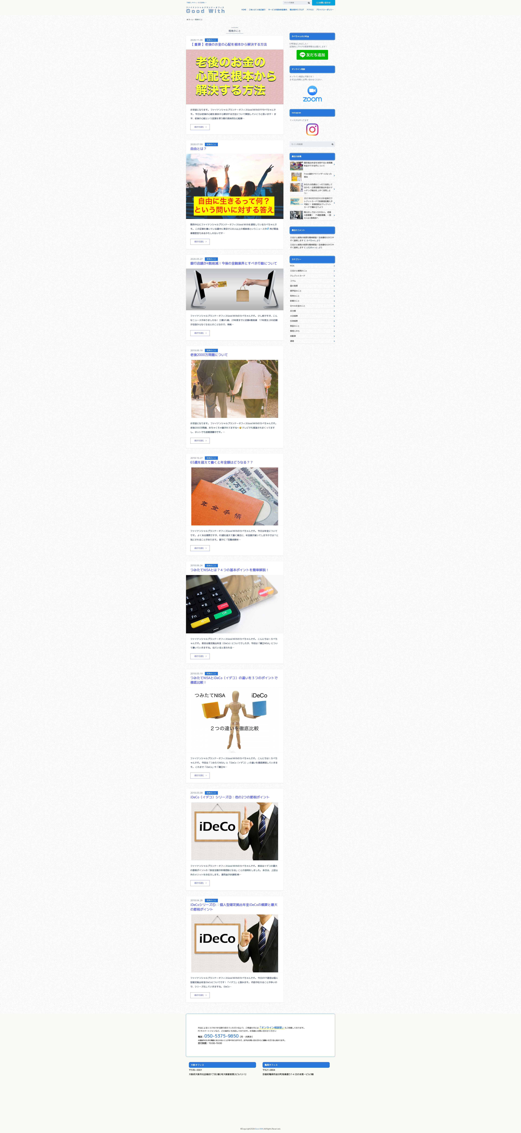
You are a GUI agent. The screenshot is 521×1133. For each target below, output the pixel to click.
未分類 (293, 311)
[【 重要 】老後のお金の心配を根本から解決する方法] (234, 102)
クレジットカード (297, 275)
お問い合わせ (325, 2)
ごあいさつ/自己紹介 (257, 9)
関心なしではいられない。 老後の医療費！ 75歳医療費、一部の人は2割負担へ (317, 215)
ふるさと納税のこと (298, 270)
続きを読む (199, 127)
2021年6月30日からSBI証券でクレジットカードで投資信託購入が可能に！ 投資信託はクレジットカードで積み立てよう (318, 203)
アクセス (310, 9)
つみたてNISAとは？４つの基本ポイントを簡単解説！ (229, 570)
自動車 (293, 336)
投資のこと (295, 301)
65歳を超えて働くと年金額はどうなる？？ (221, 462)
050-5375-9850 (221, 1036)
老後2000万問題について (209, 354)
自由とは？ (198, 148)
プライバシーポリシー (325, 9)
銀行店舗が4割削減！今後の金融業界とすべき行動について (233, 263)
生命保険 (294, 321)
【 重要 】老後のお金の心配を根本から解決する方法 (228, 44)
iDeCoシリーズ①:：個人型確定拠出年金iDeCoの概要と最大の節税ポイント (233, 907)
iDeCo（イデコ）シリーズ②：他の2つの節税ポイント (230, 797)
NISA (292, 265)
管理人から (295, 331)
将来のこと (295, 296)
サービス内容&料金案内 (277, 9)
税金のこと (295, 326)
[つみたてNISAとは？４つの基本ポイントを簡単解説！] (234, 631)
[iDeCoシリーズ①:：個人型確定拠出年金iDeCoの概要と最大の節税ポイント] (234, 970)
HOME (244, 9)
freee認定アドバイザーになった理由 (318, 175)
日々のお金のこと (297, 306)
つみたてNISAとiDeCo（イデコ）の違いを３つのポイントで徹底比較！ (234, 680)
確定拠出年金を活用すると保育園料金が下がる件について (318, 164)
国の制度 (294, 285)
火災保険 (294, 316)
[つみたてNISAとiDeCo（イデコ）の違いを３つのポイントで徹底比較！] (234, 751)
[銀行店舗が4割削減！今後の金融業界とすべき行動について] (234, 308)
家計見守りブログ (297, 9)
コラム (293, 280)
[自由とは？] (234, 217)
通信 (292, 341)
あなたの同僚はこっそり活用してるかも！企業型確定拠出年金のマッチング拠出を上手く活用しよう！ (318, 189)
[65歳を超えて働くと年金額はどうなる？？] (234, 523)
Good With (259, 1129)
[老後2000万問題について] (234, 416)
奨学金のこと (295, 290)
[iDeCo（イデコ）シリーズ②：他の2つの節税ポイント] (234, 858)
